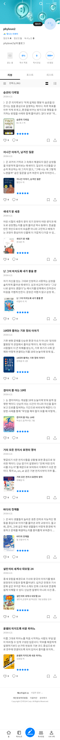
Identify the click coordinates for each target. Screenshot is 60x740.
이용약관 (33, 698)
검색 (41, 3)
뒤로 (5, 3)
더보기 (48, 3)
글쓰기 (30, 732)
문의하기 (43, 698)
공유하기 (55, 140)
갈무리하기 (48, 140)
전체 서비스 (55, 3)
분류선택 (4, 83)
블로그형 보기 (47, 83)
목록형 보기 (55, 83)
